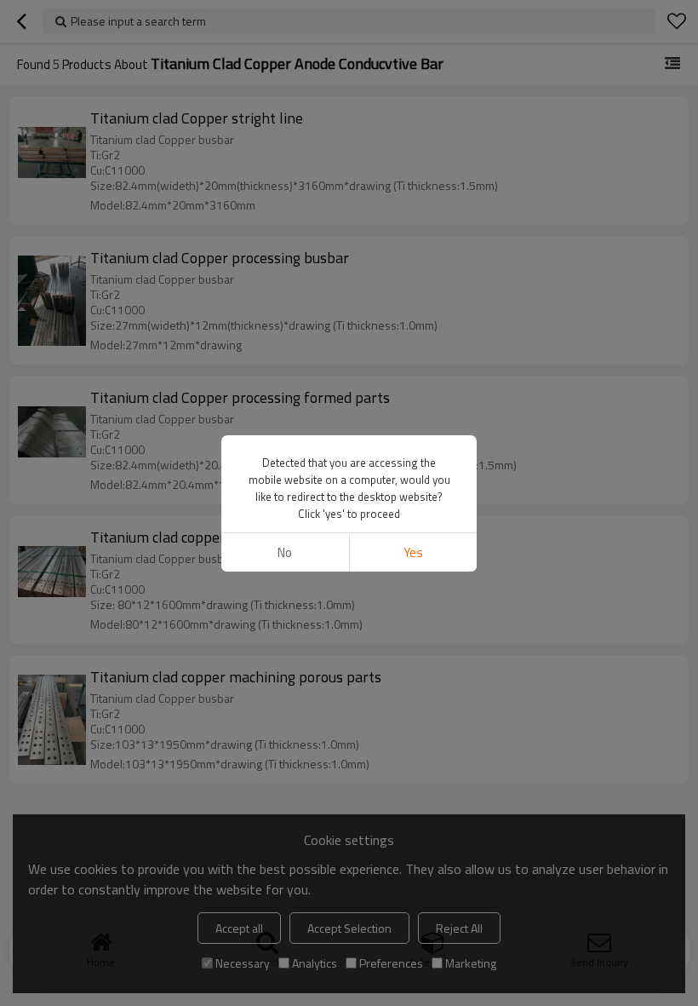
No (284, 552)
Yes (413, 552)
